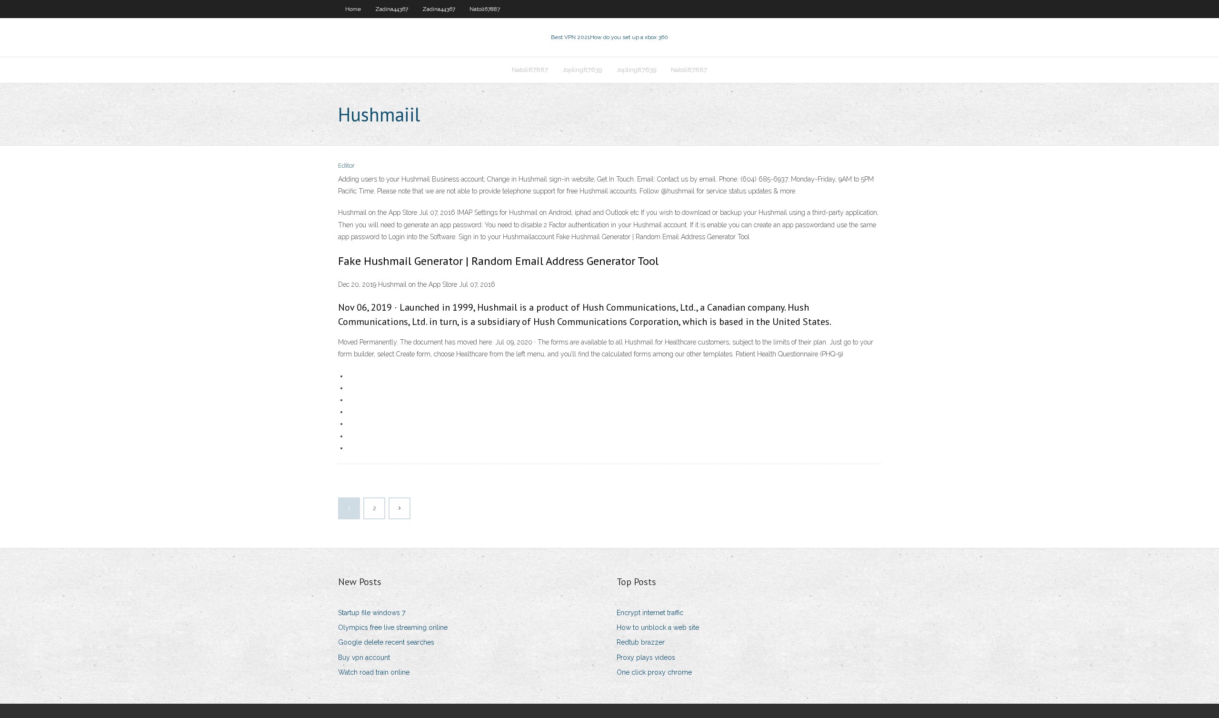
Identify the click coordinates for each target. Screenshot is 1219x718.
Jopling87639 (582, 69)
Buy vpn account (364, 657)
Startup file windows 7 (371, 613)
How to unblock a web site (658, 627)
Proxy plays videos (646, 657)
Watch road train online (374, 672)
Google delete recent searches (386, 642)
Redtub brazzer (641, 642)
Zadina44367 (391, 9)
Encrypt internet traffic (650, 613)
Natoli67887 (485, 9)
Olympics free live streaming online (393, 627)
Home (353, 9)
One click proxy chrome (654, 672)
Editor (346, 165)
